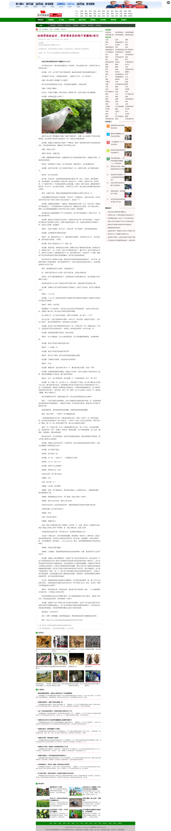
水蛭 (121, 13)
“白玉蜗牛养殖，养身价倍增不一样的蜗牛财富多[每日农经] (55, 773)
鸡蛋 (116, 89)
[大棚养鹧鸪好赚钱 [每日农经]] (93, 641)
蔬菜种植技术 (109, 49)
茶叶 (116, 16)
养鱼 (108, 11)
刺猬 (116, 99)
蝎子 (103, 13)
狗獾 (121, 16)
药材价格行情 (119, 57)
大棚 (112, 16)
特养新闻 (83, 25)
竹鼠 (116, 13)
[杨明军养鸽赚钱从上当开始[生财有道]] (60, 641)
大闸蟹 (107, 106)
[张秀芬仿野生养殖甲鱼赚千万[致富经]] (93, 676)
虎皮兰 (117, 111)
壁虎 (82, 13)
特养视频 (52, 25)
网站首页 (40, 20)
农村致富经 (45, 29)
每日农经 (45, 61)
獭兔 (116, 109)
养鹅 (126, 82)
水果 (86, 16)
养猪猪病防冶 (119, 77)
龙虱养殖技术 (88, 666)
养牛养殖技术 (129, 49)
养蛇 (90, 13)
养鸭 (103, 11)
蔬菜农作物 (82, 20)
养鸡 (99, 11)
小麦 (116, 104)
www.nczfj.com (67, 541)
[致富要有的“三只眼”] (43, 791)
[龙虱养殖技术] (93, 659)
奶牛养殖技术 (109, 91)
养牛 (86, 11)
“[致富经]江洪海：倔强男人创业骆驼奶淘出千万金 (52, 746)
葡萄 (116, 96)
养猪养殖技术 (109, 47)
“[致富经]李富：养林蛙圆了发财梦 (47, 738)
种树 (95, 16)
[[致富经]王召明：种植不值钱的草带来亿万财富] (60, 676)
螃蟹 (126, 116)
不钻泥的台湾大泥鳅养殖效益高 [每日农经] (121, 240)
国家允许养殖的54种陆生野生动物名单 (119, 224)
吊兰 (126, 111)
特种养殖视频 (129, 32)
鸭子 (106, 69)
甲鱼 (126, 91)
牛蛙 (106, 86)
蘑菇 (90, 16)
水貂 (106, 84)
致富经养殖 (80, 829)
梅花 (106, 116)
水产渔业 (61, 20)
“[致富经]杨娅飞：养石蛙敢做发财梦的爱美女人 (52, 755)
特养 (41, 25)
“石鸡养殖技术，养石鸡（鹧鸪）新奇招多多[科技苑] (53, 764)
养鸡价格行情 (109, 119)
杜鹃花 (117, 62)
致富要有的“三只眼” (56, 787)
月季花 (107, 82)
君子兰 (127, 64)
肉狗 (106, 114)
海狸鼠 (130, 16)
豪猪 (116, 86)
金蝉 (125, 13)
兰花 (116, 94)
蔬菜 (82, 16)
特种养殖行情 (109, 35)
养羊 (90, 11)
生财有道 (102, 829)
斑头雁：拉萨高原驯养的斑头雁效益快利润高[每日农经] (56, 625)
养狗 (95, 11)
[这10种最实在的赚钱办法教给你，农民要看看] (75, 813)
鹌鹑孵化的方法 (72, 666)
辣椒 (116, 119)
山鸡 (126, 104)
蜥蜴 (86, 13)
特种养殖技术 (119, 32)
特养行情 (68, 25)
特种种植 (113, 20)
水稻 (106, 111)
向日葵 (127, 109)
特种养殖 (72, 20)
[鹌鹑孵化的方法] (76, 659)
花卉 (108, 16)
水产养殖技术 (109, 52)
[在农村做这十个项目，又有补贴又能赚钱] (43, 813)
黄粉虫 (130, 13)
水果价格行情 (129, 119)
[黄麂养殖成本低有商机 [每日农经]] (44, 641)
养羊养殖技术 (129, 54)
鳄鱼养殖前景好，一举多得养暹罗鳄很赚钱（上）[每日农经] (58, 628)
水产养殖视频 (119, 106)
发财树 (127, 89)
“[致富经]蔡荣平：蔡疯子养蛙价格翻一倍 (50, 702)
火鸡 (106, 96)
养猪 (82, 11)
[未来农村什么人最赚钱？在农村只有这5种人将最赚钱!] (75, 791)
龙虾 (106, 79)
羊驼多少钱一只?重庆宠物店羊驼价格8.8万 (121, 215)
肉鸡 (106, 104)
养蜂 (129, 11)
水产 (106, 44)
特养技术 (60, 25)
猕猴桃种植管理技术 (114, 227)
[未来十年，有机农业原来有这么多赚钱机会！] (43, 802)
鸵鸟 (126, 74)
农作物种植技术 (120, 49)
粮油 (99, 16)
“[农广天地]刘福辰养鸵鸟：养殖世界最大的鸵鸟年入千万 (54, 711)
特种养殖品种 (129, 35)
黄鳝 (121, 11)
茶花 (126, 79)
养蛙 (116, 11)
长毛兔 (107, 109)
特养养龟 (90, 25)
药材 (103, 16)
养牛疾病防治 (119, 116)
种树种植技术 (119, 42)
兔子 (106, 54)
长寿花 (127, 114)
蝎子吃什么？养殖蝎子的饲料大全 (118, 234)
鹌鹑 (106, 67)
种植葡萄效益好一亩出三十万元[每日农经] (121, 218)
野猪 (126, 84)
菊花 (116, 59)
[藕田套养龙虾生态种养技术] (60, 659)
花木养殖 (103, 20)
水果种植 (92, 20)
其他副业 (124, 20)
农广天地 (96, 829)
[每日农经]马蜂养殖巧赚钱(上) (117, 212)
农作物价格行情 (120, 84)
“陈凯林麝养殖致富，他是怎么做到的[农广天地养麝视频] (54, 693)
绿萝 (126, 96)
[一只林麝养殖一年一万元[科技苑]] (76, 641)
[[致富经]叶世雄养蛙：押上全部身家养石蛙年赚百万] (76, 676)
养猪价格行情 (129, 69)
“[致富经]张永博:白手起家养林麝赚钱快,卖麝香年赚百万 (54, 720)
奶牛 (106, 59)
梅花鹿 (117, 79)
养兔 (112, 11)
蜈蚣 (108, 13)
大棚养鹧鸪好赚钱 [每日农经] (93, 649)
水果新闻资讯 (129, 106)
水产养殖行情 (129, 94)
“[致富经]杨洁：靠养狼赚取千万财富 (48, 729)
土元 (99, 13)
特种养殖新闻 (119, 35)
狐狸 (95, 13)
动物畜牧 (51, 20)
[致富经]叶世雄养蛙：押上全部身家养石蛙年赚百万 (118, 177)
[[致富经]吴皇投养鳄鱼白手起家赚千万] (44, 659)
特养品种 (98, 25)
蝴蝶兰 (127, 72)
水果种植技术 (129, 62)
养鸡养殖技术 (119, 52)
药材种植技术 (129, 99)
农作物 (117, 44)
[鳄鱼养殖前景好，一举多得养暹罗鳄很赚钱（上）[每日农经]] (44, 676)
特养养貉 (75, 25)
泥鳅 (125, 11)
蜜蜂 (116, 64)
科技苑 (91, 829)
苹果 (106, 72)
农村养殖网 (56, 829)
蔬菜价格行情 (109, 62)
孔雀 (106, 89)
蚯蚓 (112, 13)
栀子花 (117, 72)
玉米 (126, 86)
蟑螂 (125, 16)
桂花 (116, 91)
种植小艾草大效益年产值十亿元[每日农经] (121, 221)
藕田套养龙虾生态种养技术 (59, 666)
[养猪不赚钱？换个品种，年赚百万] (75, 802)
